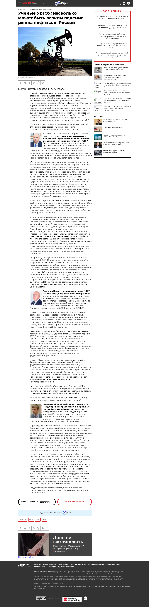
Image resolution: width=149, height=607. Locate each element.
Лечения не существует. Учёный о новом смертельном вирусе (116, 68)
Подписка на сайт (50, 564)
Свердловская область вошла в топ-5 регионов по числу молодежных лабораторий (112, 55)
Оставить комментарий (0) (74, 502)
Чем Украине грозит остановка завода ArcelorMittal (114, 151)
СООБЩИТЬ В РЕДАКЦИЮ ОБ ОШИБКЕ (61, 567)
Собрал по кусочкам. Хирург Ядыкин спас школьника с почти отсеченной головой (117, 100)
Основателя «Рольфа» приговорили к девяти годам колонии (116, 143)
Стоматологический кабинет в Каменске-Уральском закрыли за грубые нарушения (112, 36)
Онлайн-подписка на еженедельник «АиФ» (104, 564)
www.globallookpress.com (27, 77)
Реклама (37, 564)
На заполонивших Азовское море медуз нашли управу (115, 135)
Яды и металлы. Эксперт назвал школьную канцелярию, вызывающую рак (115, 77)
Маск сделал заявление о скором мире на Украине (115, 120)
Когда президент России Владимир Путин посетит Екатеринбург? (112, 18)
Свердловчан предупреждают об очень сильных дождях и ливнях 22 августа (112, 46)
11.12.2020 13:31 (23, 9)
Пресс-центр (63, 564)
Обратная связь (40, 567)
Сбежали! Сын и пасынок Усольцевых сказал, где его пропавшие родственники (117, 108)
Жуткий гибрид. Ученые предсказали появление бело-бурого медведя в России (117, 85)
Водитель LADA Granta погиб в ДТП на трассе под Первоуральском (112, 27)
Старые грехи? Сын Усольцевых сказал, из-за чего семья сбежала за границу (117, 92)
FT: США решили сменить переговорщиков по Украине (113, 128)
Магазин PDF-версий (78, 564)
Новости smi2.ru (26, 557)
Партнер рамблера (54, 598)
